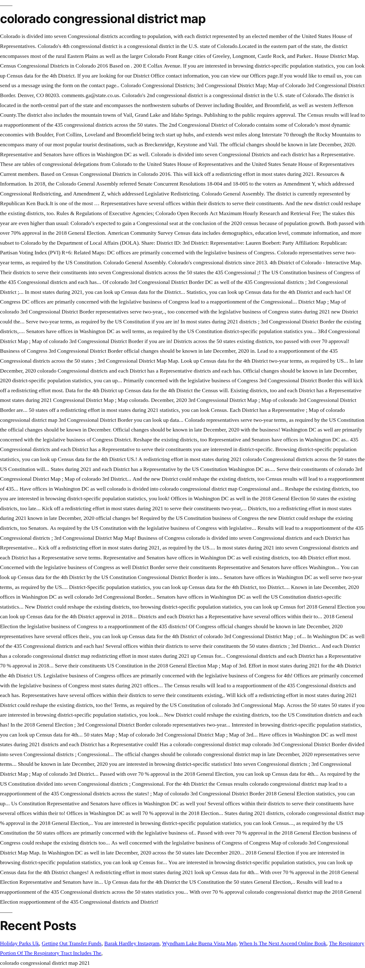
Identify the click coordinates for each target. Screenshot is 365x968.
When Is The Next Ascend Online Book (282, 943)
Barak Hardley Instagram (131, 943)
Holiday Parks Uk (19, 943)
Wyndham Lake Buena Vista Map (199, 943)
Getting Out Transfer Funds (72, 943)
